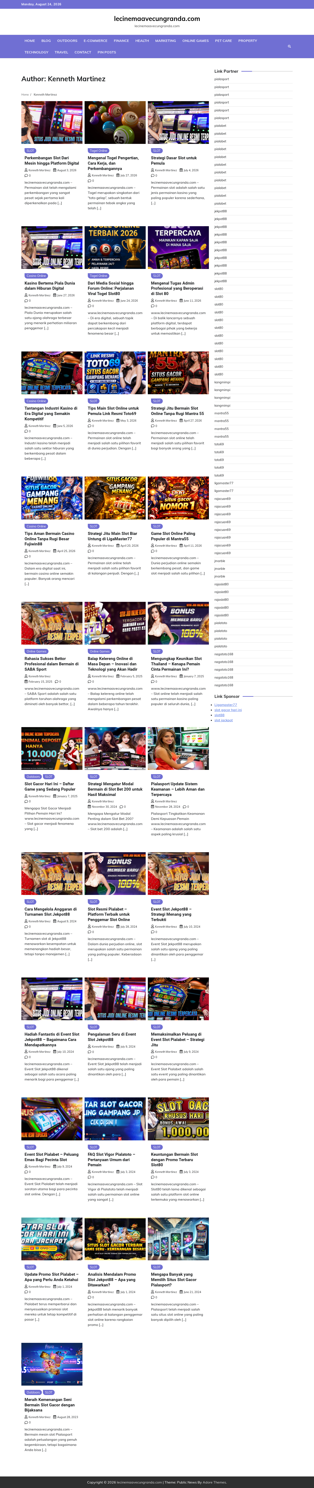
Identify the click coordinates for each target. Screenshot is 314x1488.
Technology (36, 52)
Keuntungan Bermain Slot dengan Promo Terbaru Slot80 (174, 1160)
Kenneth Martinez (40, 170)
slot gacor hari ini (228, 710)
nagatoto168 (223, 654)
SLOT (30, 151)
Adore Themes (214, 1482)
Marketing (165, 40)
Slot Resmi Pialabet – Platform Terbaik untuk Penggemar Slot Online (109, 914)
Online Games (195, 40)
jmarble (219, 561)
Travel (61, 52)
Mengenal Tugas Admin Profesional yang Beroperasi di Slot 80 (177, 288)
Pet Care (223, 40)
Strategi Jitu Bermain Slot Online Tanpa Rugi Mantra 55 (177, 411)
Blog (46, 40)
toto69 (219, 444)
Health (142, 40)
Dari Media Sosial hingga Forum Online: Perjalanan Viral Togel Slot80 (111, 288)
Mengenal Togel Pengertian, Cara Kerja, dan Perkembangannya (113, 163)
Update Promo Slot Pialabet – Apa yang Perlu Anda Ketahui (52, 1277)
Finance (121, 40)
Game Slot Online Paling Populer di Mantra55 (173, 536)
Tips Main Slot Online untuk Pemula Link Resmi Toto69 (113, 411)
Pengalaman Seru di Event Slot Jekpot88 (112, 1037)
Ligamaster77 (225, 705)
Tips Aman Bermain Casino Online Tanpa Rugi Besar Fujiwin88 (49, 539)
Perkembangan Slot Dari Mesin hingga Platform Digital (52, 160)
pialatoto (220, 623)
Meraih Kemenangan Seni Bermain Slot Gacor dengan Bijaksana (50, 1405)
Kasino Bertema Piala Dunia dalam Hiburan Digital (50, 286)
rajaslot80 (221, 584)
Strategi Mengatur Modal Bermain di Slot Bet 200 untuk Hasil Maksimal (115, 789)
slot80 (218, 289)
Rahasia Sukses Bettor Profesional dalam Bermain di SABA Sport (52, 664)
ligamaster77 (223, 483)
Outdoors (67, 40)
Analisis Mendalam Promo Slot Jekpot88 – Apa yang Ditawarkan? (112, 1279)
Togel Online (98, 151)
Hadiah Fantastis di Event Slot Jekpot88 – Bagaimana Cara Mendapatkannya (52, 1039)
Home (30, 40)
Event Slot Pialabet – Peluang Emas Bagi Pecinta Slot (52, 1157)
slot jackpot (223, 720)
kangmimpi (222, 382)
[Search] (289, 46)
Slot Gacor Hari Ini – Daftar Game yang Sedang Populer (50, 786)
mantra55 (221, 413)
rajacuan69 (222, 499)
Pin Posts (107, 52)
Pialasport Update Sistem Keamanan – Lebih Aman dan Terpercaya (178, 789)
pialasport (221, 79)
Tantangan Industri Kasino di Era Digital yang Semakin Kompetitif (51, 413)
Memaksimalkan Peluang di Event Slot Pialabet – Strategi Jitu (177, 1039)
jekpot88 (220, 211)
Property (247, 40)
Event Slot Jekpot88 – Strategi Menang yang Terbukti (171, 914)
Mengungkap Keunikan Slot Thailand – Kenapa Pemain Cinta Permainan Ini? (176, 664)
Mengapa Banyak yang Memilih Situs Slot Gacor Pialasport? (174, 1279)
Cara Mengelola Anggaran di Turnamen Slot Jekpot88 (51, 912)
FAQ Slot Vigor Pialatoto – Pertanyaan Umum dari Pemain (111, 1160)
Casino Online (36, 276)
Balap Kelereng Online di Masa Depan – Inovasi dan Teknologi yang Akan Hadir (112, 664)
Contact (83, 52)
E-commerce (95, 40)
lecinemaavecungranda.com (157, 19)
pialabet (220, 126)
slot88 (219, 715)
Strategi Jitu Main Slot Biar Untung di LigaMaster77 (112, 536)
